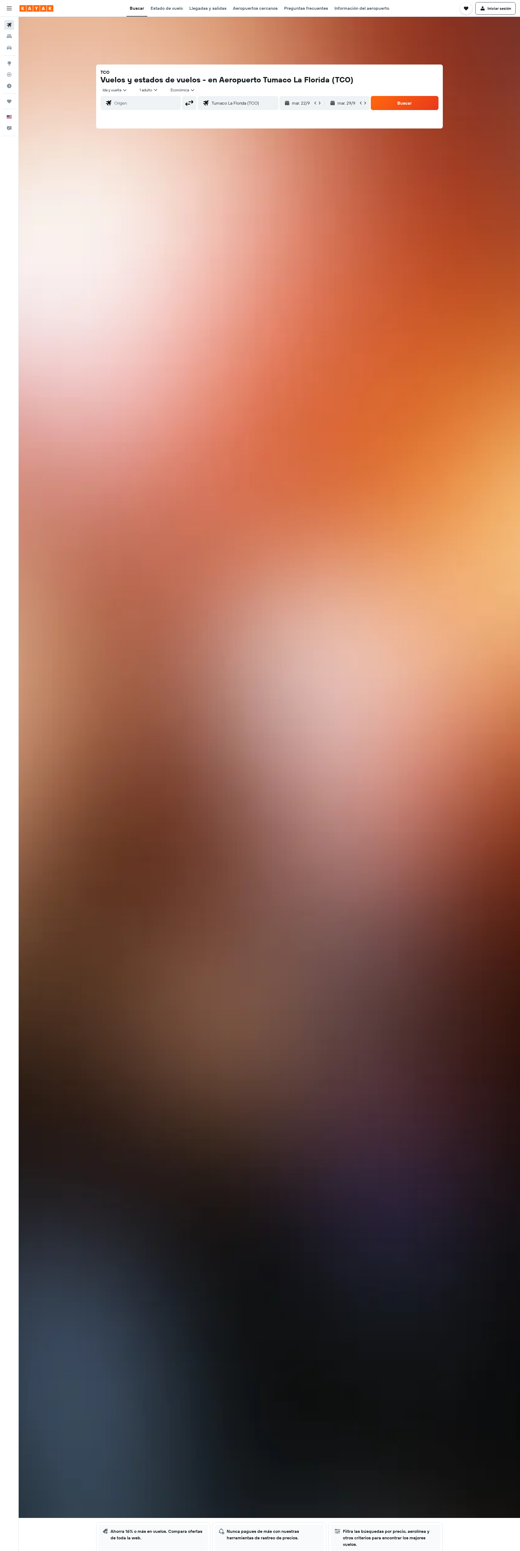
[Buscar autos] (9, 47)
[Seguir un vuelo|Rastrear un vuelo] (9, 74)
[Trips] (9, 101)
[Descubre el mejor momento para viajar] (9, 86)
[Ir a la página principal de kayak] (36, 8)
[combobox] (114, 90)
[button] (9, 8)
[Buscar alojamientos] (9, 36)
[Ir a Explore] (9, 63)
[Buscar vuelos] (9, 25)
